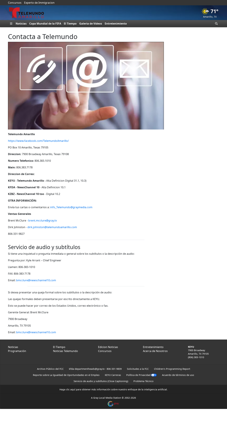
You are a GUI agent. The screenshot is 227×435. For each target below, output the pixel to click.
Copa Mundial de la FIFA (45, 23)
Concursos (14, 2)
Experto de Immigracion (39, 2)
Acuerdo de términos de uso (178, 375)
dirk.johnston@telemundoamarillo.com (52, 227)
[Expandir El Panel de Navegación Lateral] (11, 23)
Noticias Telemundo (65, 351)
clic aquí (70, 389)
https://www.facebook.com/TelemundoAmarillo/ (38, 141)
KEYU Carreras (113, 375)
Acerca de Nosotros (155, 351)
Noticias (21, 23)
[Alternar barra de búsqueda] (216, 23)
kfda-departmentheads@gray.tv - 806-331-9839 (95, 368)
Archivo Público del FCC (50, 368)
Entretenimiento (116, 23)
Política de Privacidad (138, 375)
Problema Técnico (143, 381)
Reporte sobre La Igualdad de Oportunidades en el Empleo (66, 375)
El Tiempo (70, 23)
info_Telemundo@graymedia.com (71, 207)
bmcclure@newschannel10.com (36, 280)
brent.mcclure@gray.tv (42, 220)
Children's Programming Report (172, 368)
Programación (17, 351)
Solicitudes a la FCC (138, 368)
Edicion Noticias (108, 347)
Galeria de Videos (90, 23)
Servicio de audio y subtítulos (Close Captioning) (101, 381)
